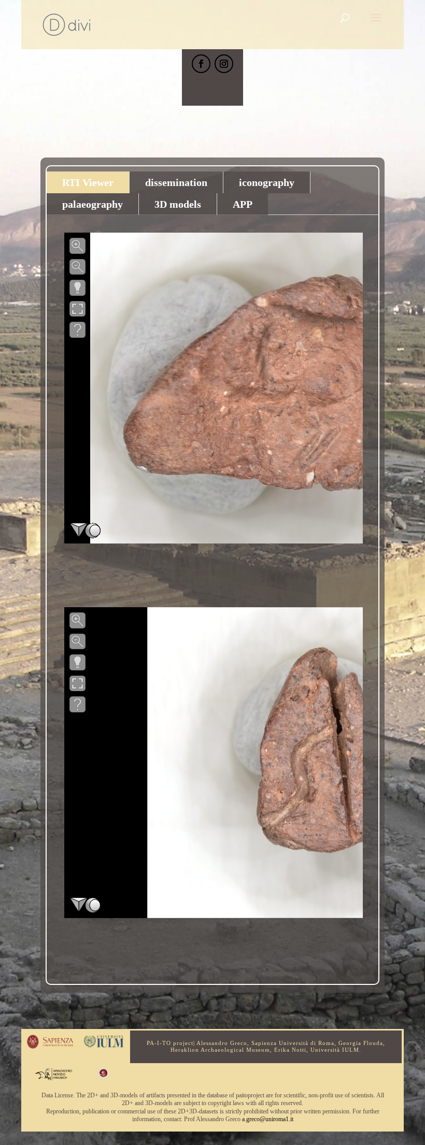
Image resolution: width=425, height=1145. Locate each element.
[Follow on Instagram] (224, 63)
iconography (266, 182)
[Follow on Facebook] (201, 63)
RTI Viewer (88, 182)
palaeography (92, 204)
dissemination (176, 182)
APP (242, 204)
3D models (177, 204)
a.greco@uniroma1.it (267, 1119)
